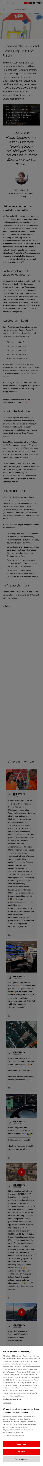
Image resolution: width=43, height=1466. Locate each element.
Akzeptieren (21, 1444)
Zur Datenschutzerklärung (12, 1399)
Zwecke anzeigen (21, 1459)
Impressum (7, 1403)
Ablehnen (21, 1452)
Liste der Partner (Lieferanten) (13, 1435)
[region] (21, 1406)
